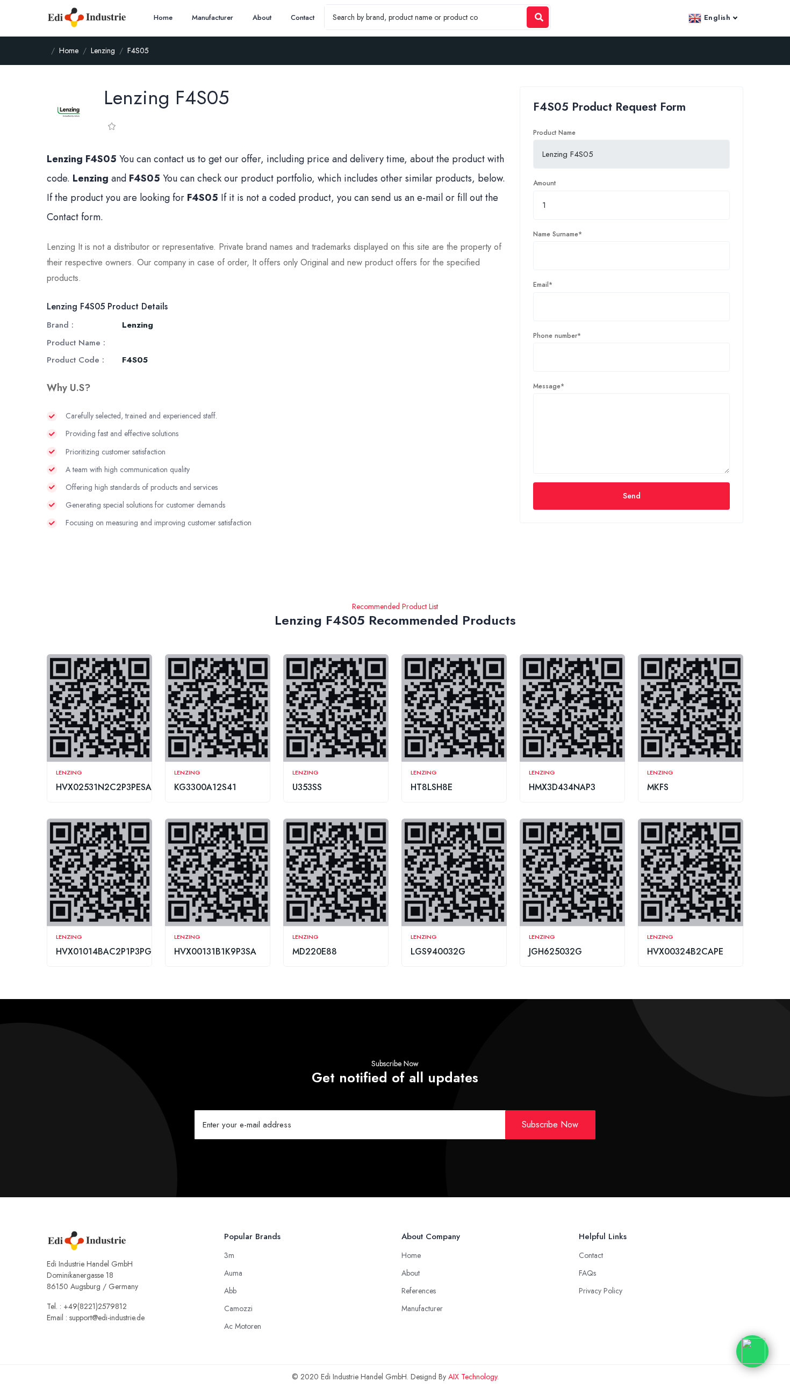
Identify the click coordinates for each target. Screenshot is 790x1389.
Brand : (60, 325)
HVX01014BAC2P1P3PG (104, 951)
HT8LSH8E (432, 787)
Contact (302, 17)
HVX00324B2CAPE (685, 951)
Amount (544, 183)
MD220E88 (314, 951)
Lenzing (69, 772)
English (715, 17)
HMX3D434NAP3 (562, 787)
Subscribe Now (550, 1124)
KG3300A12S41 (205, 787)
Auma (233, 1273)
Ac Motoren (242, 1326)
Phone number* (557, 336)
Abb (230, 1290)
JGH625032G (555, 951)
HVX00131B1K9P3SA (215, 951)
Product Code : (75, 360)
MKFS (658, 787)
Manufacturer (212, 17)
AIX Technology (472, 1376)
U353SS (307, 787)
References (418, 1290)
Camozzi (238, 1308)
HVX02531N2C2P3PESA (104, 787)
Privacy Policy (600, 1290)
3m (229, 1255)
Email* (542, 285)
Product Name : (76, 343)
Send (632, 495)
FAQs (587, 1273)
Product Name (554, 133)
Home (163, 17)
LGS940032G (438, 951)
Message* (548, 386)
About (262, 17)
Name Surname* (557, 234)
